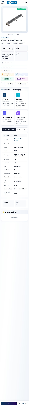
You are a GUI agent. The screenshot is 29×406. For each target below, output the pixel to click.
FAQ (24, 129)
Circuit (18, 129)
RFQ (9, 403)
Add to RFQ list (22, 403)
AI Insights (23, 83)
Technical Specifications (9, 129)
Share (11, 83)
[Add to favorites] (2, 83)
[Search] (22, 2)
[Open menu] (26, 2)
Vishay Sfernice (18, 144)
